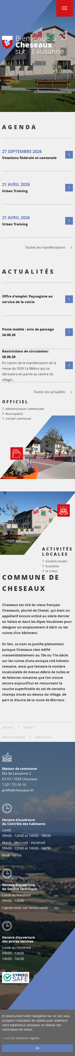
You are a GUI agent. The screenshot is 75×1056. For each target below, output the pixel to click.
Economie (52, 566)
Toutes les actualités (49, 392)
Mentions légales (14, 737)
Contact (28, 727)
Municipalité (14, 414)
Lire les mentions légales (22, 1038)
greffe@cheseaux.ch (18, 790)
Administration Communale (24, 409)
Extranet (8, 727)
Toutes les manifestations (45, 247)
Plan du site (43, 737)
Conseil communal (18, 418)
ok (37, 1048)
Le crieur (51, 571)
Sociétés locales (56, 561)
